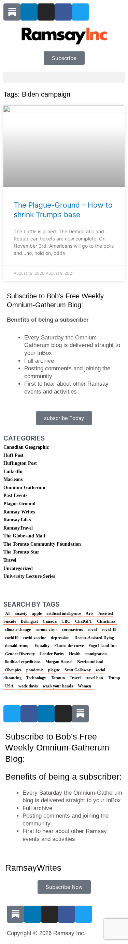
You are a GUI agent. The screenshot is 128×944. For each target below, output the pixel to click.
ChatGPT (83, 621)
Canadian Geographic (26, 447)
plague (54, 670)
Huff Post (13, 455)
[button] (64, 77)
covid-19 (109, 629)
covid (92, 629)
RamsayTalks (17, 519)
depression (60, 637)
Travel (9, 560)
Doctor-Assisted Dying (94, 637)
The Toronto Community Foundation (42, 544)
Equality (41, 645)
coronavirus (72, 629)
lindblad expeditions (23, 661)
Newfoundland (90, 661)
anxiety (21, 613)
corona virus (46, 629)
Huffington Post (20, 463)
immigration (96, 653)
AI (7, 613)
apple (37, 613)
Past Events (15, 495)
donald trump (17, 645)
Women (84, 686)
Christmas (106, 621)
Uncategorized (18, 568)
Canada (50, 621)
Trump (114, 677)
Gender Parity (52, 653)
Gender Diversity (20, 653)
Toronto (58, 677)
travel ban (94, 677)
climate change (18, 629)
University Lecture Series (29, 576)
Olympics (13, 670)
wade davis (28, 686)
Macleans (13, 479)
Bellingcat (29, 621)
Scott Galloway (78, 670)
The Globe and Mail (24, 535)
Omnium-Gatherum (24, 487)
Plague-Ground (19, 503)
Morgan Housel (58, 661)
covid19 (11, 637)
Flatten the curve (69, 645)
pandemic (34, 670)
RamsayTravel (18, 528)
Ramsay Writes (19, 511)
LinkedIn (13, 471)
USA (9, 686)
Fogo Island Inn (102, 645)
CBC (65, 621)
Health (75, 653)
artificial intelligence (63, 613)
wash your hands (58, 686)
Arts (90, 613)
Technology (36, 677)
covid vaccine (34, 637)
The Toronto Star (21, 552)
